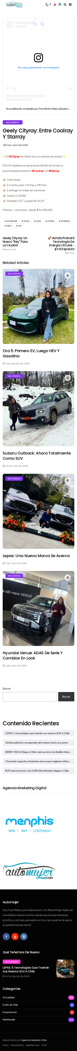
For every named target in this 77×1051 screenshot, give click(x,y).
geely (9, 226)
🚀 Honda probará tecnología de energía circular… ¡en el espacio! (61, 245)
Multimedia (12, 122)
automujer (12, 221)
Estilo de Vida (10, 1004)
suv (20, 226)
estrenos (65, 221)
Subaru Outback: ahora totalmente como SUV (37, 455)
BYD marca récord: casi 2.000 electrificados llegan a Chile (37, 770)
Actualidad (11, 961)
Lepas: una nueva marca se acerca (36, 556)
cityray (50, 221)
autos (27, 221)
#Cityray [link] (14, 156)
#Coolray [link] (38, 170)
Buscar (7, 688)
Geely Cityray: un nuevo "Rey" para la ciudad (15, 243)
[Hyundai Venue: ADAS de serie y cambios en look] (38, 608)
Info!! (44, 1045)
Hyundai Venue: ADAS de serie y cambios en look (32, 655)
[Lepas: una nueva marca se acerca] (38, 511)
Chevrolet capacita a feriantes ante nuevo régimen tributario (39, 761)
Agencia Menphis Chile (34, 1040)
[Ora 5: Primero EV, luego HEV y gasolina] (38, 306)
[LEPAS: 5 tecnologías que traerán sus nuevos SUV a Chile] (65, 969)
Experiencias (10, 1012)
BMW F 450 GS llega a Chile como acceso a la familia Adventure (39, 751)
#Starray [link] (54, 170)
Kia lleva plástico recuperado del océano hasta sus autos (36, 742)
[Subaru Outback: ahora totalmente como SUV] (38, 408)
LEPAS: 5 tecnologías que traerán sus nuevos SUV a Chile (37, 733)
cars (38, 221)
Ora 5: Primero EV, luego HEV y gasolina (31, 353)
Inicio (6, 1045)
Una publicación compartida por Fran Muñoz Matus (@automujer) (39, 108)
